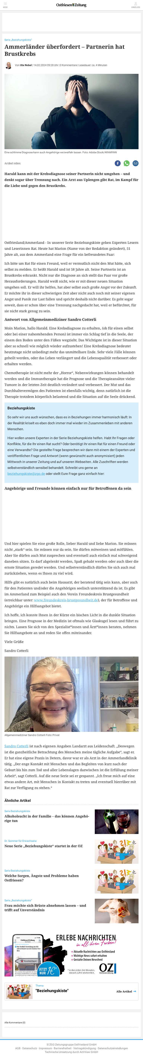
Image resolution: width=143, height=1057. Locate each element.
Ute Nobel (26, 65)
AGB (17, 1048)
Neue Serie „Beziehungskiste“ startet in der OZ (43, 846)
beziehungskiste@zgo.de (26, 473)
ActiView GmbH (89, 1052)
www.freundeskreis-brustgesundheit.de (66, 600)
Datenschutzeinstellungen (113, 1048)
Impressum (45, 1048)
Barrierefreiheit (63, 1048)
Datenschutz (29, 1048)
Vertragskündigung (84, 1048)
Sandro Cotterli (16, 746)
